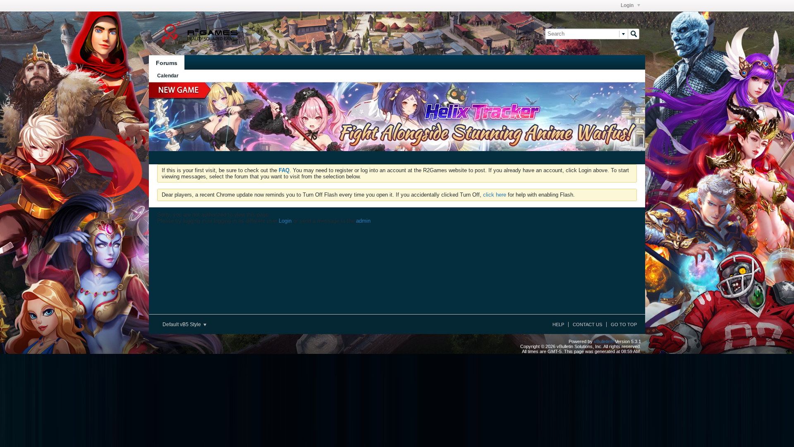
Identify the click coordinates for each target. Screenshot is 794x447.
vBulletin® (604, 341)
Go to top (624, 324)
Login (628, 5)
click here (494, 195)
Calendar (168, 76)
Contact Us (587, 324)
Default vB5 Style (182, 324)
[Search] (633, 34)
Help (558, 324)
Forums (166, 63)
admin (363, 221)
